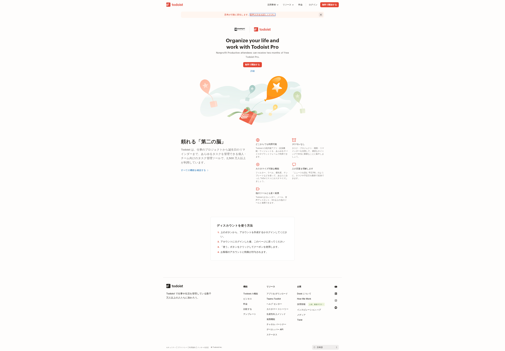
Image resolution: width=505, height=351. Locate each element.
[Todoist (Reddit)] (336, 308)
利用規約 (192, 347)
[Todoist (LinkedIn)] (336, 294)
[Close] (321, 15)
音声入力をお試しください (262, 14)
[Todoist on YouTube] (336, 287)
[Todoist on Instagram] (336, 301)
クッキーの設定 (203, 347)
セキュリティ (171, 347)
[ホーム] (174, 5)
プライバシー (182, 347)
